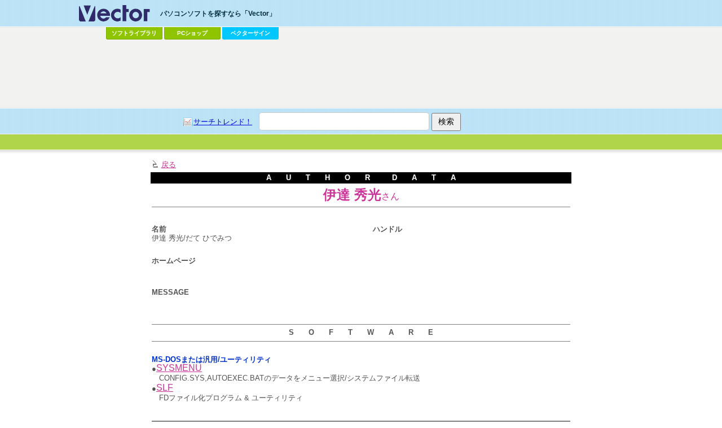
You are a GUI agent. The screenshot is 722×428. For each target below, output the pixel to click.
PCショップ (192, 33)
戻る (168, 164)
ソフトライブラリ (134, 33)
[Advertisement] (361, 74)
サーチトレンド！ (222, 121)
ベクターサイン (250, 33)
